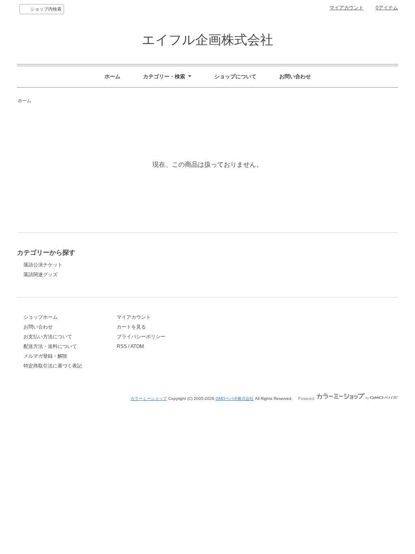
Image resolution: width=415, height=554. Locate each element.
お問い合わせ (295, 76)
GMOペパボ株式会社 (235, 398)
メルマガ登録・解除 (45, 356)
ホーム (112, 76)
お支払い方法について (48, 336)
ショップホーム (41, 317)
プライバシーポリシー (141, 336)
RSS (122, 346)
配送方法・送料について (50, 346)
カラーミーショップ (148, 398)
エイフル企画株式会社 (207, 39)
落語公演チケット (43, 265)
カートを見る (131, 327)
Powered (307, 398)
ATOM (137, 346)
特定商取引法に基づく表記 (53, 366)
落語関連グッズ (41, 274)
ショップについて (235, 76)
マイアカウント (346, 8)
